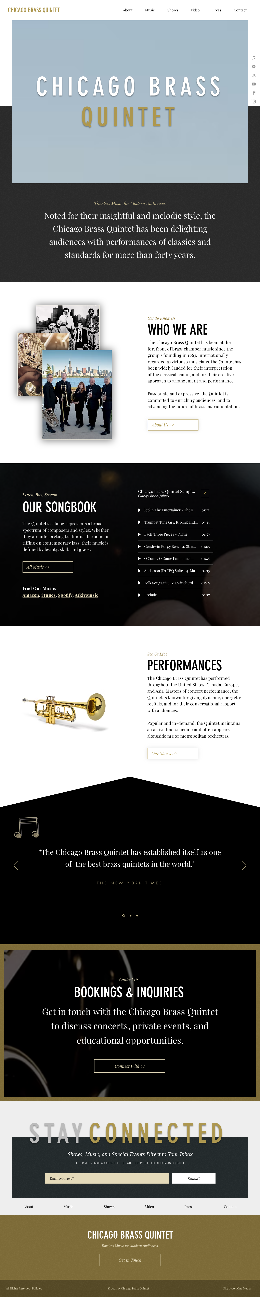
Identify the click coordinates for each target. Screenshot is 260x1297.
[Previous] (16, 866)
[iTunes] (253, 57)
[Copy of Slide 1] (130, 915)
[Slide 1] (123, 915)
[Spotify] (253, 66)
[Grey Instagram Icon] (253, 101)
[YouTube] (253, 84)
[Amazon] (253, 75)
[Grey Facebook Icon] (253, 92)
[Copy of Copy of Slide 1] (137, 915)
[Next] (244, 866)
